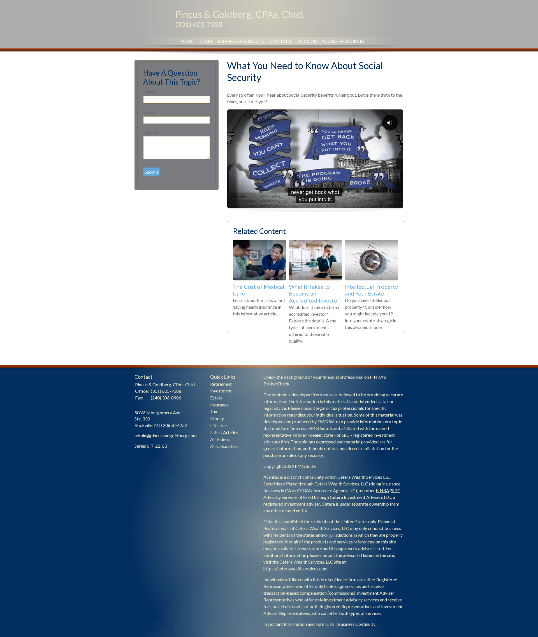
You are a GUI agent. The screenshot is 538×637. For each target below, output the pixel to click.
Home (186, 41)
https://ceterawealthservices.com (295, 568)
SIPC (395, 490)
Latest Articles (224, 432)
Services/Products (241, 41)
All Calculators (224, 446)
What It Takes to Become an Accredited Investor (314, 293)
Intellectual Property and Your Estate (371, 290)
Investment (221, 390)
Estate (216, 397)
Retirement (221, 384)
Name (149, 91)
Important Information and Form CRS (299, 624)
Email (148, 112)
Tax (213, 411)
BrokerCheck (276, 383)
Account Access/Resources (331, 41)
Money (217, 418)
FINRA (382, 490)
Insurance (219, 404)
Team (205, 41)
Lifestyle (218, 425)
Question (152, 132)
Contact (281, 41)
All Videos (220, 439)
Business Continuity (356, 624)
